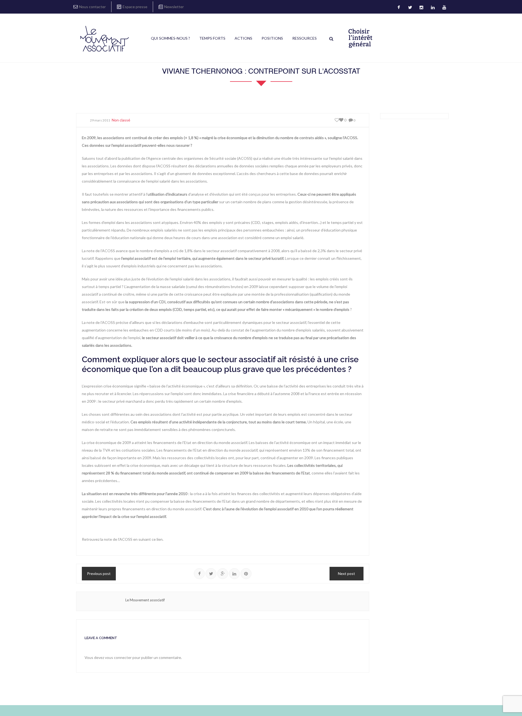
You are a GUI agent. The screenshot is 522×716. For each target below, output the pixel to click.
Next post (346, 573)
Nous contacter (92, 6)
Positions (272, 38)
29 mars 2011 (100, 120)
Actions (243, 38)
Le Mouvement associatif (145, 600)
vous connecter (118, 657)
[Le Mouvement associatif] (104, 38)
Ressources (304, 38)
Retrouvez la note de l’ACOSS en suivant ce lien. (122, 539)
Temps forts (212, 38)
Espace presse (135, 6)
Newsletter (174, 6)
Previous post (99, 573)
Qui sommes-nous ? (170, 38)
